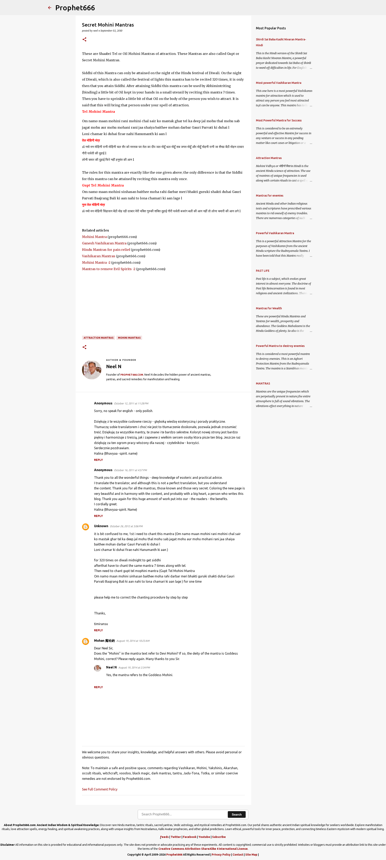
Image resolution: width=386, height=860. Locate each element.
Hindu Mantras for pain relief (106, 250)
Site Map (251, 854)
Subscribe (219, 836)
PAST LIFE (262, 270)
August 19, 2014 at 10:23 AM (132, 640)
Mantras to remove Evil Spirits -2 (108, 269)
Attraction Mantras (98, 337)
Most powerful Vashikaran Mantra (278, 82)
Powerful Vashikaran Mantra (275, 233)
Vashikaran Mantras (98, 256)
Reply (98, 459)
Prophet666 (75, 7)
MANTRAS (263, 383)
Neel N (111, 667)
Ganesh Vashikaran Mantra (104, 243)
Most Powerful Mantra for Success (279, 120)
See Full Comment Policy (99, 789)
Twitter (176, 836)
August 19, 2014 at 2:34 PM (134, 667)
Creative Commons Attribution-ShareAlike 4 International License (203, 848)
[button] (84, 39)
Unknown (101, 526)
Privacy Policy (221, 854)
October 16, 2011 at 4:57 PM (130, 470)
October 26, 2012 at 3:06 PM (126, 526)
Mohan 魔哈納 (104, 640)
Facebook (189, 836)
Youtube (204, 836)
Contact (238, 854)
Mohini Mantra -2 (96, 262)
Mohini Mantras (129, 337)
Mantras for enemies (269, 195)
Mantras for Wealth (269, 308)
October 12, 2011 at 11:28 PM (131, 403)
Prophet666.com (131, 374)
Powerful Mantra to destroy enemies (280, 345)
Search (237, 814)
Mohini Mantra (94, 237)
